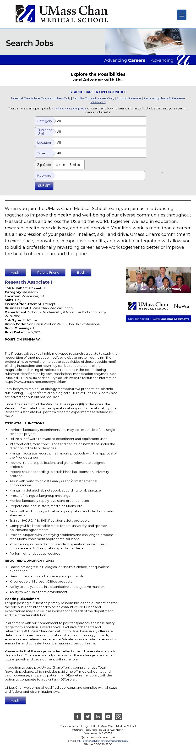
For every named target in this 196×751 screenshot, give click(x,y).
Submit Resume (128, 98)
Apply (15, 272)
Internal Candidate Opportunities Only (41, 98)
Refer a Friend (48, 272)
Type (41, 153)
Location (44, 142)
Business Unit (44, 131)
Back (81, 272)
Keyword (44, 175)
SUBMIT (44, 186)
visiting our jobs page (70, 108)
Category (44, 121)
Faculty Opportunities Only (93, 98)
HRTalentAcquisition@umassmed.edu (103, 740)
